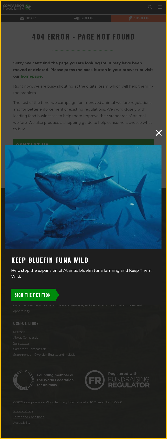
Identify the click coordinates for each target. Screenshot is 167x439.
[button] (159, 133)
